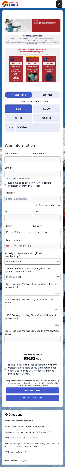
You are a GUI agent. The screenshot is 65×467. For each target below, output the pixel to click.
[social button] (59, 4)
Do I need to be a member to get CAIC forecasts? (28, 432)
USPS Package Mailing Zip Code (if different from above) (32, 332)
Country (37, 225)
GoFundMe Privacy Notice (37, 385)
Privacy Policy (28, 383)
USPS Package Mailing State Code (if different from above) (30, 317)
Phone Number (13, 239)
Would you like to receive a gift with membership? (24, 255)
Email (8, 167)
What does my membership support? (22, 438)
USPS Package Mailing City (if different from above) (29, 301)
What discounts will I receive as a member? (25, 426)
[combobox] (8, 246)
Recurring (46, 94)
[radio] (20, 94)
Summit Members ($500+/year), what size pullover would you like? (28, 270)
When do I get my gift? (16, 452)
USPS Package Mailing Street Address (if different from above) (32, 285)
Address (9, 192)
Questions (15, 414)
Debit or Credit (32, 390)
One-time (20, 94)
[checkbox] (32, 184)
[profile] (47, 4)
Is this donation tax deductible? (20, 420)
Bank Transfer (32, 397)
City (35, 211)
